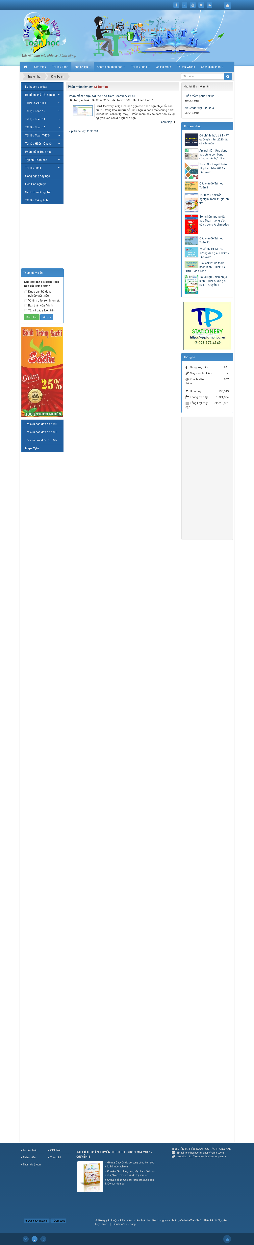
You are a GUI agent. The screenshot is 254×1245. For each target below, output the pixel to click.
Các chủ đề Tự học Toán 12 (211, 240)
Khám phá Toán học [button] (110, 67)
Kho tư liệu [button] (81, 67)
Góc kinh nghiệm (35, 184)
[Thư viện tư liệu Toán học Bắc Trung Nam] (42, 34)
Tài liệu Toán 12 (35, 111)
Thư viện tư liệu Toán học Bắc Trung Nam (146, 1220)
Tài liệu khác (33, 168)
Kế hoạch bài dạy (36, 86)
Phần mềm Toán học (38, 152)
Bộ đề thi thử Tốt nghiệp (40, 95)
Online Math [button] (163, 67)
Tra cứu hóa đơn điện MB (41, 424)
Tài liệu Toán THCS (37, 135)
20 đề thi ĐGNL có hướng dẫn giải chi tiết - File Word (214, 253)
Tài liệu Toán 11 (35, 119)
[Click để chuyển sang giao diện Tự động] (26, 1239)
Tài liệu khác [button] (139, 67)
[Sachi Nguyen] (42, 372)
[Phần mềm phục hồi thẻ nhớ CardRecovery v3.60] (82, 110)
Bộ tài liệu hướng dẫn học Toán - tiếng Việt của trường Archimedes (214, 220)
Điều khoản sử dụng (124, 1224)
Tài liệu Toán (30, 1150)
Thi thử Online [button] (186, 67)
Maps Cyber (32, 448)
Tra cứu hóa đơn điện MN (41, 440)
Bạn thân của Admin (41, 305)
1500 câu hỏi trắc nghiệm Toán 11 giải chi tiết (214, 199)
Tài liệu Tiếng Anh (36, 200)
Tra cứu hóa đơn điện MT (41, 432)
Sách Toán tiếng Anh (38, 192)
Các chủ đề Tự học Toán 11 (211, 185)
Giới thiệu (55, 1150)
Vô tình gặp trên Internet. (44, 300)
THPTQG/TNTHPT (37, 103)
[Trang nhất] (26, 67)
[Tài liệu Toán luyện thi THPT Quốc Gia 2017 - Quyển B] (90, 1177)
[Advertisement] (123, 166)
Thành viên (29, 1157)
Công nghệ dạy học (37, 176)
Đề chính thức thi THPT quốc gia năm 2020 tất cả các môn (214, 139)
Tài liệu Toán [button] (60, 67)
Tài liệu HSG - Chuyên (39, 143)
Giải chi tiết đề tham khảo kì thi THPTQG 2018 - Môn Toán (205, 267)
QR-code (60, 1220)
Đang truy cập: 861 (37, 1220)
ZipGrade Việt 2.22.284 (83, 131)
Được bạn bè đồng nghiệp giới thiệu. (40, 293)
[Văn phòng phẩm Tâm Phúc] (207, 326)
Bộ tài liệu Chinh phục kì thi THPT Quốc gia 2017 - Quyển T (213, 281)
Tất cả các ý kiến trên (41, 310)
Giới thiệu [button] (40, 67)
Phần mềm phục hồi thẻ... (201, 96)
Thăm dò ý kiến (32, 1164)
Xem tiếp (166, 122)
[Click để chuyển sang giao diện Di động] (43, 1239)
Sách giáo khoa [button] (211, 67)
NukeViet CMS (192, 1220)
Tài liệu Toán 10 (35, 127)
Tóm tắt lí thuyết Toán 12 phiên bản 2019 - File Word (213, 168)
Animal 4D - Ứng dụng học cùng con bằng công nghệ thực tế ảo (213, 154)
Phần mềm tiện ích (80, 86)
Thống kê (55, 1157)
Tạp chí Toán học (36, 160)
